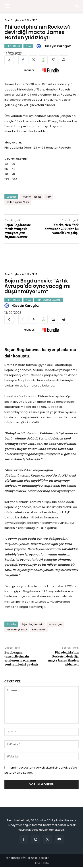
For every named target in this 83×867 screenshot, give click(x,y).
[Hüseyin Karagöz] (39, 46)
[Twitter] (33, 59)
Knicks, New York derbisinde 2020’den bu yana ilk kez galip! (62, 229)
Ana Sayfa (11, 20)
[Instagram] (35, 839)
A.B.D (25, 20)
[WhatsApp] (43, 59)
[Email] (53, 59)
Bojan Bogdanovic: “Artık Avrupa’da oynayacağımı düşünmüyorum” (17, 231)
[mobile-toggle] (7, 6)
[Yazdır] (63, 59)
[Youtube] (59, 839)
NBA (35, 20)
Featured (13, 46)
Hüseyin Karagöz (57, 46)
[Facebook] (22, 59)
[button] (77, 6)
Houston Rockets (31, 196)
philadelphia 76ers (18, 202)
